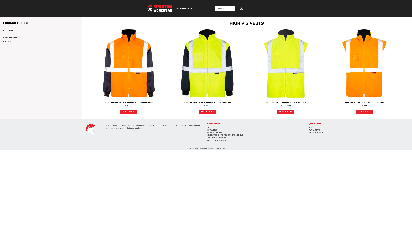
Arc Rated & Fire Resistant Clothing (225, 135)
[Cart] (241, 8)
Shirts (210, 127)
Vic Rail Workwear (216, 140)
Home (311, 127)
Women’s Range (214, 132)
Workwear (183, 8)
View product (129, 112)
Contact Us (314, 130)
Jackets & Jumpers (216, 138)
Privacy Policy (315, 132)
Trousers (212, 130)
